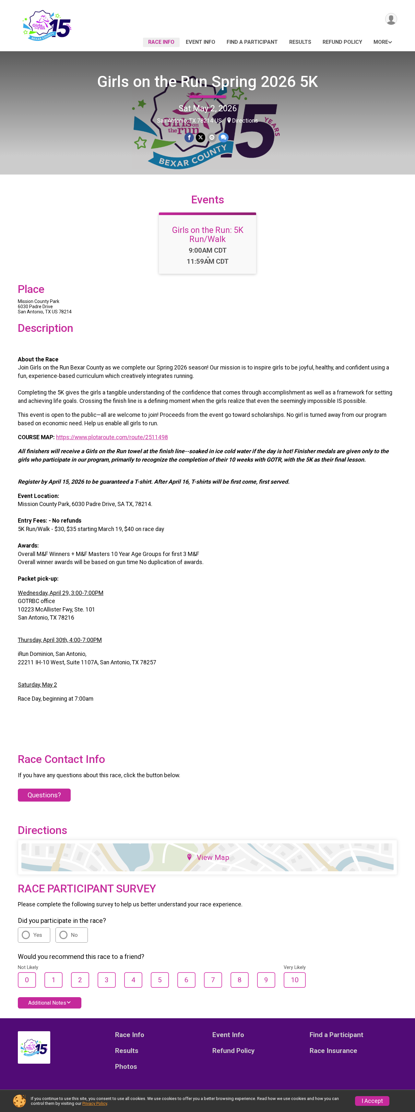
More (381, 42)
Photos (126, 1066)
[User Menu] (391, 19)
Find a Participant (252, 42)
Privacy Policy (94, 1103)
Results (300, 42)
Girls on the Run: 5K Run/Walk (207, 234)
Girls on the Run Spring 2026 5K (207, 81)
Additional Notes (47, 1003)
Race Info (161, 42)
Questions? (44, 795)
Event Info (200, 42)
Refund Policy (342, 42)
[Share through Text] (224, 137)
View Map (213, 857)
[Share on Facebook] (189, 137)
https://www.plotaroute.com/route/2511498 (112, 437)
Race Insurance (333, 1051)
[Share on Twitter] (200, 137)
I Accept (372, 1101)
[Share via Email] (212, 137)
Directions (245, 120)
